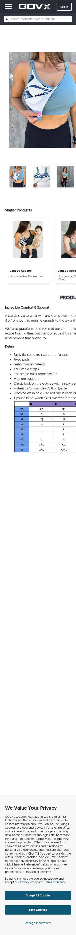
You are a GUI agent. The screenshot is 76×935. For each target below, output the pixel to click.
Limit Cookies (38, 910)
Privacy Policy (29, 882)
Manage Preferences (38, 923)
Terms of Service (55, 882)
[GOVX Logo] (35, 6)
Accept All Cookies (38, 895)
